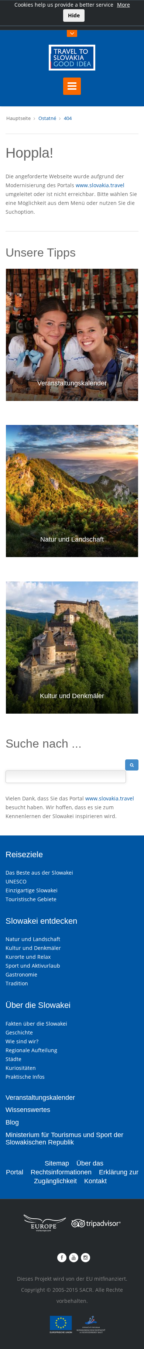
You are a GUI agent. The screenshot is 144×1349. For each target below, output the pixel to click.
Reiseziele (24, 854)
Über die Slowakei (38, 1005)
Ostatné (47, 118)
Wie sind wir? (22, 1041)
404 (68, 118)
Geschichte (19, 1032)
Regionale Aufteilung (31, 1050)
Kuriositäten (21, 1067)
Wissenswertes (28, 1109)
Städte (13, 1059)
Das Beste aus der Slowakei (39, 872)
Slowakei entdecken (41, 921)
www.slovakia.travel (100, 185)
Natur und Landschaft (72, 539)
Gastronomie (21, 974)
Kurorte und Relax (28, 956)
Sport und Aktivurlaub (33, 965)
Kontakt (95, 1181)
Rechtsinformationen (61, 1172)
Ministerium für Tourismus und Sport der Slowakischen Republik (64, 1138)
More (123, 4)
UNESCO (16, 881)
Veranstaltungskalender (72, 383)
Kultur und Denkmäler (72, 696)
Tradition (17, 983)
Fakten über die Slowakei (36, 1023)
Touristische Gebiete (31, 899)
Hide (74, 15)
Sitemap (57, 1163)
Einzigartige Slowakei (32, 890)
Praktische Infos (25, 1076)
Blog (12, 1122)
